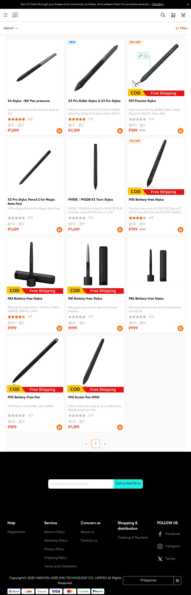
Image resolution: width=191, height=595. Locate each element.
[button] (59, 131)
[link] (15, 15)
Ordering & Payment (133, 537)
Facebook (172, 534)
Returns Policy (54, 532)
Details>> (158, 4)
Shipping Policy (55, 557)
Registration (16, 532)
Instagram (173, 546)
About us (87, 532)
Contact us (89, 540)
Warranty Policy (55, 540)
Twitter (170, 558)
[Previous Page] (86, 444)
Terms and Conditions (60, 566)
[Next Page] (105, 444)
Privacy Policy (54, 549)
